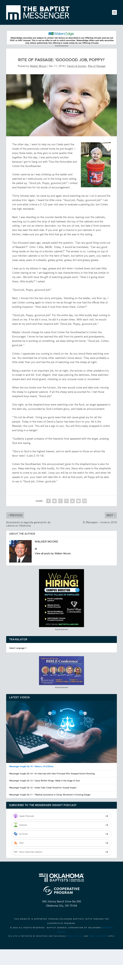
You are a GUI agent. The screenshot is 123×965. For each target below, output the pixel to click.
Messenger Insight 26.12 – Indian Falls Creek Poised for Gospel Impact (42, 787)
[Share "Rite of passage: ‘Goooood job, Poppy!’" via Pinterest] (66, 501)
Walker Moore (38, 66)
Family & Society (76, 66)
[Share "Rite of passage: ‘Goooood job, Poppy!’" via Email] (78, 501)
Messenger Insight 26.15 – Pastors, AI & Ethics (31, 766)
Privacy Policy (75, 936)
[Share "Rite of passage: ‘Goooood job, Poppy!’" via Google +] (60, 501)
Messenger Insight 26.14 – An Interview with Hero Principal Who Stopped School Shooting (52, 773)
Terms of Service (98, 936)
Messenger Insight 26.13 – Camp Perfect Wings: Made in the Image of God (44, 780)
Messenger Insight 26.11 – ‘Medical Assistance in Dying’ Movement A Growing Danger (50, 794)
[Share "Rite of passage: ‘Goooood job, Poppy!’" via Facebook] (48, 501)
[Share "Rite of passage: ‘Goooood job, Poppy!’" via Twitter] (54, 501)
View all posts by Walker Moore (53, 553)
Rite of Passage (96, 66)
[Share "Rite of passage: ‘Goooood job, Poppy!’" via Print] (84, 501)
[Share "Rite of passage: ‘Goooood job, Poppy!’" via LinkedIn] (72, 501)
